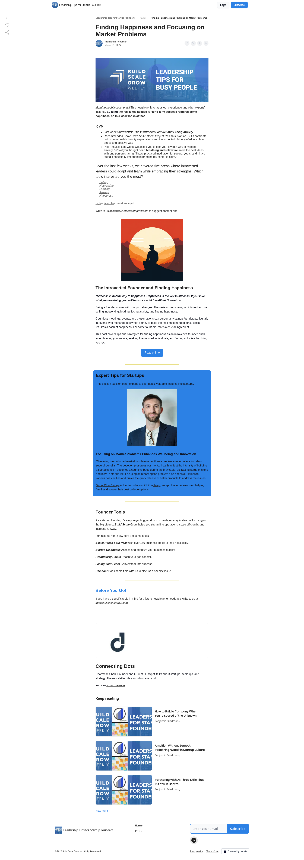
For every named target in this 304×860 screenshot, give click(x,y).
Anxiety (104, 192)
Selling (103, 182)
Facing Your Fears (108, 563)
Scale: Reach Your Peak (112, 542)
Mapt (156, 485)
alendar (103, 571)
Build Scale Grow (126, 524)
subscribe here (115, 685)
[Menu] (251, 4)
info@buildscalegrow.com (112, 602)
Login (223, 5)
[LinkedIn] (194, 840)
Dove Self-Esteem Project (148, 136)
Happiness (106, 195)
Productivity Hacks (108, 556)
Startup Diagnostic (108, 549)
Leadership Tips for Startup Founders (115, 18)
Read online (152, 352)
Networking (106, 185)
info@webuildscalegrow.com (130, 210)
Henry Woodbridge (107, 485)
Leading (104, 188)
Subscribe (239, 5)
